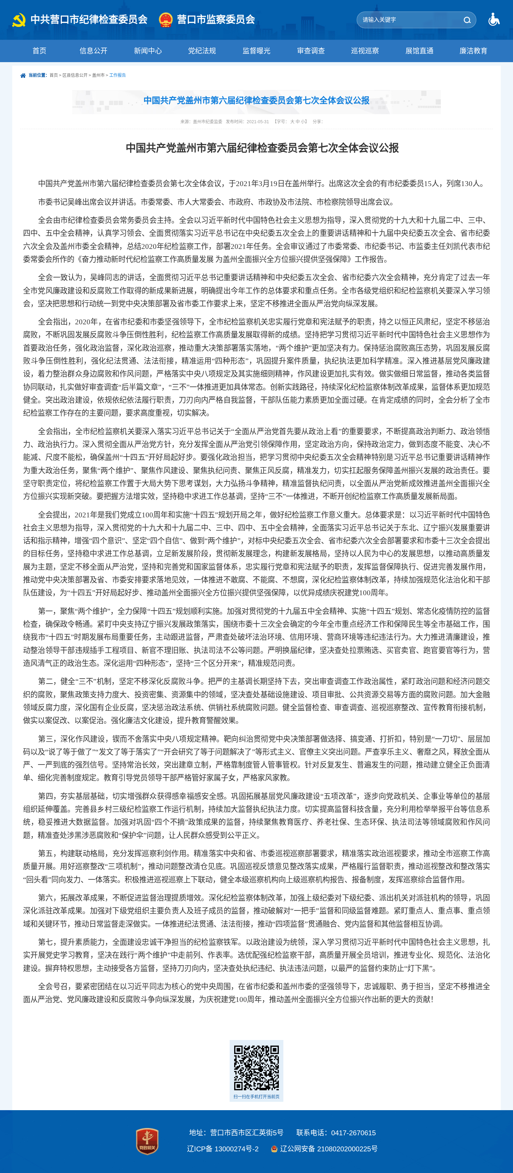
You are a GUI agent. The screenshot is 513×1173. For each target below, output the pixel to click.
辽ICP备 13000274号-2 (223, 1149)
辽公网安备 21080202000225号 (329, 1149)
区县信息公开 (75, 75)
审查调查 (311, 51)
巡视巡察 (365, 51)
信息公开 (93, 51)
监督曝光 (256, 51)
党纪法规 (202, 51)
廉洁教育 (474, 51)
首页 (39, 51)
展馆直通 (419, 51)
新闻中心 (148, 51)
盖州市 (98, 75)
